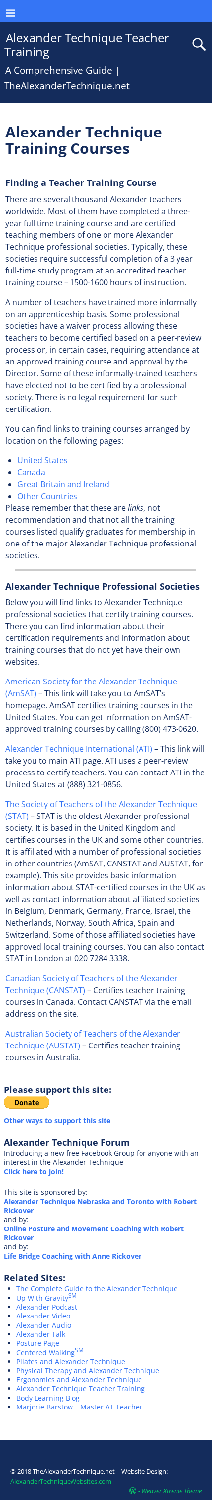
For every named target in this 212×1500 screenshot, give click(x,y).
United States (42, 460)
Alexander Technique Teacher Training (87, 44)
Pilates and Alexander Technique (70, 1361)
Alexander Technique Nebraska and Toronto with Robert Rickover (100, 1206)
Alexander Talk (40, 1334)
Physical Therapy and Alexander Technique (87, 1370)
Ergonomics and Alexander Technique (79, 1379)
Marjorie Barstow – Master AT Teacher (79, 1406)
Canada (31, 472)
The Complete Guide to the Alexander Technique (96, 1288)
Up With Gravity (46, 1298)
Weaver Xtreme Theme (171, 1490)
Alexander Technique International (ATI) (78, 748)
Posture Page (37, 1343)
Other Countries (47, 496)
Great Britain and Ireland (63, 484)
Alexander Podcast (46, 1307)
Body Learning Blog (48, 1398)
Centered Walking (50, 1352)
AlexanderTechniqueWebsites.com (60, 1481)
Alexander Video (43, 1315)
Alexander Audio (43, 1325)
